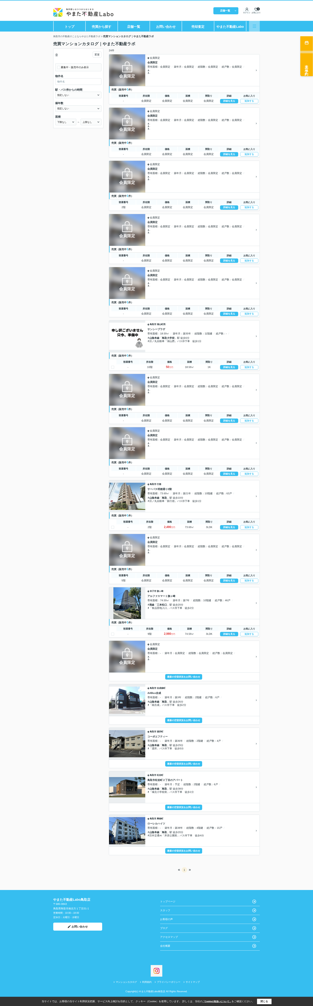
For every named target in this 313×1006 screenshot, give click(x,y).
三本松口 (162, 604)
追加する (249, 101)
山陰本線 (154, 337)
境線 (151, 604)
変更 (97, 54)
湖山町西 (161, 324)
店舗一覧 (225, 10)
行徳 (159, 484)
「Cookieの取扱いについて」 (217, 1001)
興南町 (160, 818)
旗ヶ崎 (160, 591)
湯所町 (160, 731)
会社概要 (165, 945)
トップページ (167, 901)
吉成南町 (161, 688)
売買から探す (101, 26)
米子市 (153, 591)
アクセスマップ (169, 936)
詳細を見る (229, 101)
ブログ (164, 928)
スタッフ (165, 910)
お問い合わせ (166, 26)
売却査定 (198, 26)
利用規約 (147, 982)
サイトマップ (193, 982)
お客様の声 (166, 919)
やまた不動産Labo (230, 26)
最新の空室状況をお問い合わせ (183, 676)
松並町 (160, 775)
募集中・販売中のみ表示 (75, 67)
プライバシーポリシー (168, 982)
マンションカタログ (126, 982)
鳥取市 (153, 324)
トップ (69, 26)
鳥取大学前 (168, 337)
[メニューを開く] (254, 26)
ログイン (246, 13)
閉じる (264, 1001)
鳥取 (164, 497)
